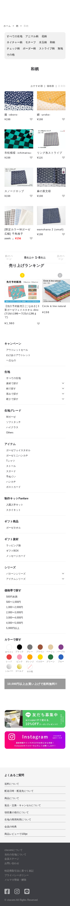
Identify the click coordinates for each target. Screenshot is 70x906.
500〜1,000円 (13, 602)
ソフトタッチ (13, 422)
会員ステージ (11, 858)
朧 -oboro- (11, 114)
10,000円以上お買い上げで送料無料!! (32, 683)
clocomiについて (13, 850)
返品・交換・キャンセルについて (22, 805)
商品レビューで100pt (15, 834)
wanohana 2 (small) (50, 229)
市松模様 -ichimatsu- (18, 152)
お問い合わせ (11, 863)
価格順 (50, 86)
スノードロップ (14, 191)
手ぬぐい (11, 476)
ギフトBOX (12, 550)
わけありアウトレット (18, 355)
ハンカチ (11, 481)
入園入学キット (14, 504)
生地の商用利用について (17, 819)
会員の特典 (10, 826)
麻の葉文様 (44, 191)
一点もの (11, 360)
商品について (11, 798)
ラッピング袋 (13, 545)
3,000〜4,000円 (14, 617)
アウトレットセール (17, 349)
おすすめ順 (37, 86)
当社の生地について (15, 854)
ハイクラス (12, 427)
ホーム (7, 26)
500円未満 (11, 596)
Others (9, 432)
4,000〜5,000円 (14, 622)
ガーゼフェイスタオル (18, 450)
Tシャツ (10, 460)
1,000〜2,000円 (14, 607)
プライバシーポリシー (16, 875)
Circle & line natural (54, 306)
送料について (11, 783)
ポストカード (13, 487)
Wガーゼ (11, 416)
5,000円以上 (12, 628)
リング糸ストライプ (49, 152)
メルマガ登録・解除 (15, 879)
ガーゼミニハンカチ (17, 455)
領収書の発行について (16, 812)
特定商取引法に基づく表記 (19, 870)
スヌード (11, 471)
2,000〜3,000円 (14, 612)
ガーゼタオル (13, 527)
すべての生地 (13, 378)
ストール (11, 466)
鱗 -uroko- (44, 114)
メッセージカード (16, 556)
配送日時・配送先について (19, 791)
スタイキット (13, 510)
